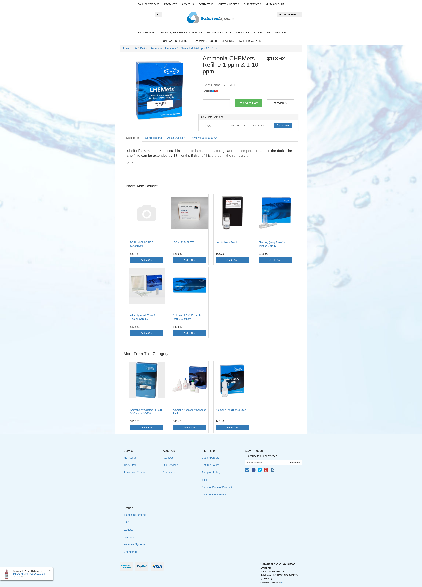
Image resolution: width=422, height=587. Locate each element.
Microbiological (218, 32)
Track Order (130, 465)
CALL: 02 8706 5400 (148, 4)
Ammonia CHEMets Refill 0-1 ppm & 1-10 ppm (192, 48)
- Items (289, 14)
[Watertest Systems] (211, 16)
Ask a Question (176, 137)
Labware (242, 32)
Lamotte (128, 529)
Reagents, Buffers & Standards (180, 32)
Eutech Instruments (135, 514)
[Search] (158, 14)
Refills (144, 48)
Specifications (153, 137)
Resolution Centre (134, 472)
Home (125, 48)
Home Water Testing (174, 41)
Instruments (275, 32)
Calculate (283, 125)
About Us (188, 4)
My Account (130, 457)
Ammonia (156, 48)
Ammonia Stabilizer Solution (231, 409)
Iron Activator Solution (227, 242)
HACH (127, 522)
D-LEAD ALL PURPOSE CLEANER (29, 574)
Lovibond (129, 537)
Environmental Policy (214, 494)
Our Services (252, 4)
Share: (207, 91)
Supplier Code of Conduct (217, 487)
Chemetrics (130, 551)
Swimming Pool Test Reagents (214, 41)
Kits (257, 32)
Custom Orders (228, 4)
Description (133, 137)
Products (170, 4)
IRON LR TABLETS (183, 242)
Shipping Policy (211, 472)
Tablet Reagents (250, 41)
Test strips (144, 32)
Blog (204, 480)
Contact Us (206, 4)
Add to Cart (250, 103)
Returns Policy (210, 465)
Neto (283, 582)
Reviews (196, 137)
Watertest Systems (134, 544)
